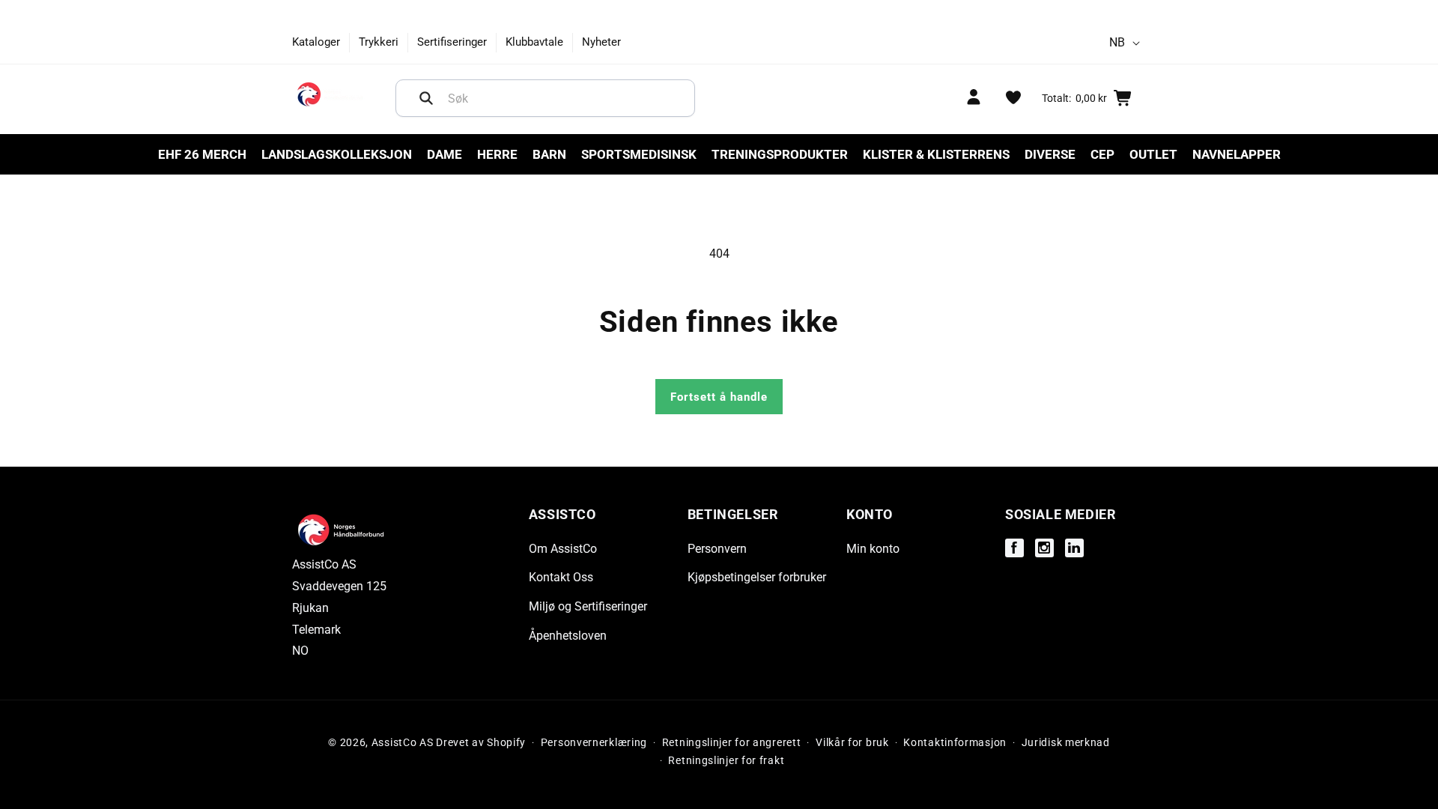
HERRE (497, 154)
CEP (1102, 154)
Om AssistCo (563, 549)
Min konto (872, 549)
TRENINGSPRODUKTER (780, 154)
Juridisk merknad (1066, 742)
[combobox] (545, 98)
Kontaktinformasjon (955, 742)
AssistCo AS (402, 742)
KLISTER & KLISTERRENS (936, 154)
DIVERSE (1050, 154)
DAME (444, 154)
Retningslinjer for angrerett (731, 742)
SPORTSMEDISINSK (639, 154)
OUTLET (1153, 154)
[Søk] (426, 98)
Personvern (717, 549)
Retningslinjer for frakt (726, 760)
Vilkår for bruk (852, 742)
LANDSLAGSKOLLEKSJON (336, 154)
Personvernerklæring (594, 742)
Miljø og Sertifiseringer (588, 606)
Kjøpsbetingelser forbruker (757, 577)
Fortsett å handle (719, 397)
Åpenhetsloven (568, 635)
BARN (549, 154)
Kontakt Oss (561, 577)
